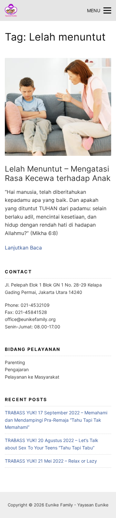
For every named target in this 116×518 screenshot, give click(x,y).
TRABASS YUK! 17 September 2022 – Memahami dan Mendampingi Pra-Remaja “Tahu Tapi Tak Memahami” (56, 420)
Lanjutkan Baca (23, 247)
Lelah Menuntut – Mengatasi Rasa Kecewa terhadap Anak (58, 173)
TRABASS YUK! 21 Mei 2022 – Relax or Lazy (51, 461)
